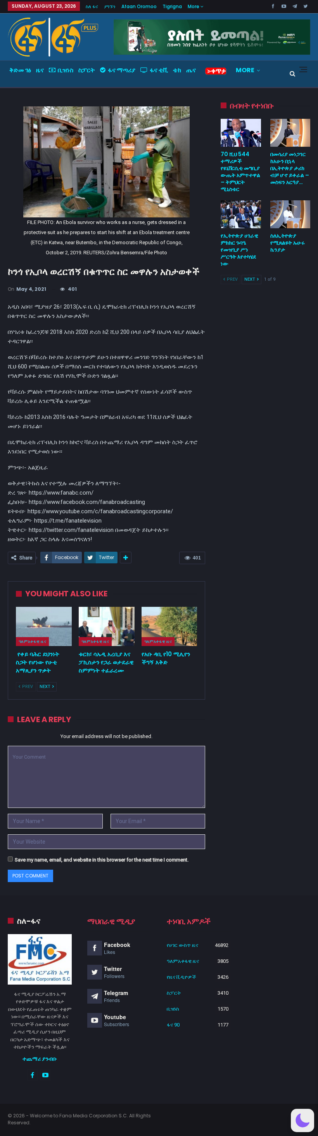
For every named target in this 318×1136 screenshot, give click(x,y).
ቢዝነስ (65, 70)
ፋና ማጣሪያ (121, 70)
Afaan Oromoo (139, 6)
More (194, 6)
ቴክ (177, 70)
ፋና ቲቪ (159, 70)
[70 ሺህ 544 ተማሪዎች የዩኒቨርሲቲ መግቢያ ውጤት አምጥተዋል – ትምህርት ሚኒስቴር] (241, 133)
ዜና (40, 70)
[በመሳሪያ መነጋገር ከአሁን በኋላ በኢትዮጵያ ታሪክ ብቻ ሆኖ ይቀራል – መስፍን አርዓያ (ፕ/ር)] (290, 133)
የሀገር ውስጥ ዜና (182, 945)
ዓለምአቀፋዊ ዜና (32, 641)
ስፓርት (86, 70)
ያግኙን (110, 6)
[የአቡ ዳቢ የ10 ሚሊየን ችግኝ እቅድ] (169, 626)
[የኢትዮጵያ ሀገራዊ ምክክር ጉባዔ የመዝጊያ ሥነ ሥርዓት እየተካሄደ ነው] (241, 214)
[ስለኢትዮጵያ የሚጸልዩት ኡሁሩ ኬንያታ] (290, 214)
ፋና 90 (173, 1025)
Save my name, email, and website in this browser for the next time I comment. (101, 860)
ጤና (191, 70)
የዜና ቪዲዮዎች (181, 977)
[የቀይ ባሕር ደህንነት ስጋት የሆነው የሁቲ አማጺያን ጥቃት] (44, 626)
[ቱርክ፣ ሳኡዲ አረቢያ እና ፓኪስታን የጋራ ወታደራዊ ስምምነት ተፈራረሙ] (107, 626)
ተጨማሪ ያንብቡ (39, 1059)
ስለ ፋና (92, 6)
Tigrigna (172, 6)
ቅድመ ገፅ (20, 70)
